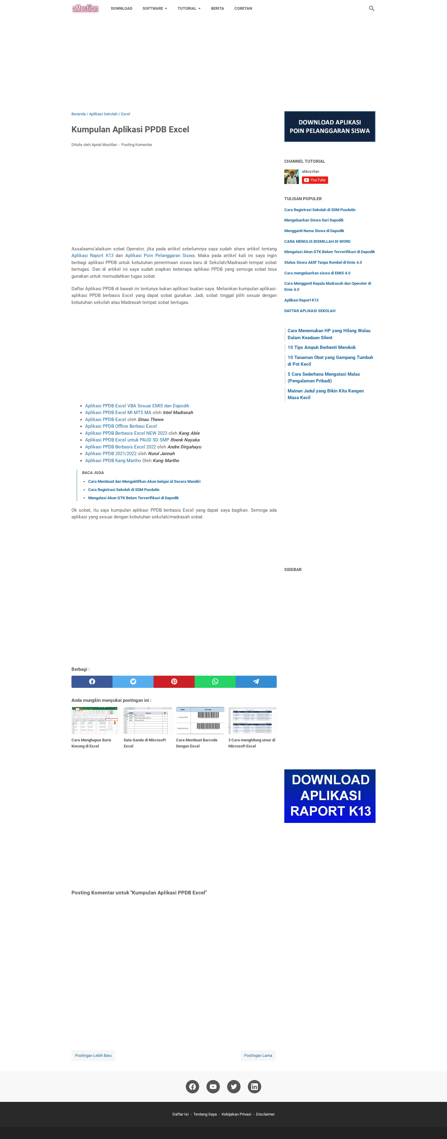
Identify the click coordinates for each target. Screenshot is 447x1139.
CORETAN (243, 8)
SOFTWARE (153, 8)
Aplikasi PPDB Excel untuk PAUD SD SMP (127, 440)
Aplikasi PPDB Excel (105, 419)
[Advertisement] (182, 42)
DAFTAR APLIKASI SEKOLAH (309, 310)
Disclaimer (265, 1114)
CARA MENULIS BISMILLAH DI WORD (317, 241)
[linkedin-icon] (254, 1086)
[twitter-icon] (234, 1086)
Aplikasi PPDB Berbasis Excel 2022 (120, 447)
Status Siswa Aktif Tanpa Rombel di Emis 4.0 (323, 262)
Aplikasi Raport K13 (92, 255)
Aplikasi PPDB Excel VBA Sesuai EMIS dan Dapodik (137, 406)
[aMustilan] (85, 8)
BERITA (217, 8)
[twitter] (133, 682)
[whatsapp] (215, 682)
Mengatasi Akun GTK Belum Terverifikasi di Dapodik (133, 498)
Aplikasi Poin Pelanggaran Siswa (160, 255)
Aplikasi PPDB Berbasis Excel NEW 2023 (126, 433)
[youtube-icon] (213, 1086)
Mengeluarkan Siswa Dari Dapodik (314, 220)
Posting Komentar (136, 144)
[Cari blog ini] (372, 8)
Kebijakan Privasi (236, 1114)
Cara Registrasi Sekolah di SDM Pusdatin (123, 489)
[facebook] (92, 682)
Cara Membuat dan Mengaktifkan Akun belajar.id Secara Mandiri (144, 481)
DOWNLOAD (121, 8)
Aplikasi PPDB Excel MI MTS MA (118, 412)
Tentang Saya (205, 1114)
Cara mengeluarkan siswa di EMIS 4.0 (317, 273)
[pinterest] (174, 682)
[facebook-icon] (192, 1086)
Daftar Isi (180, 1114)
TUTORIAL (187, 8)
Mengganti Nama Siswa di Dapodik (314, 230)
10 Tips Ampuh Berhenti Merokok (322, 347)
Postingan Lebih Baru (93, 1055)
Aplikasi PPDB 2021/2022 (111, 453)
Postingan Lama (258, 1055)
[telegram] (256, 682)
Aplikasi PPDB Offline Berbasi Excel (121, 426)
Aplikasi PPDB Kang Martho (113, 460)
